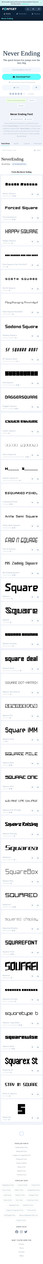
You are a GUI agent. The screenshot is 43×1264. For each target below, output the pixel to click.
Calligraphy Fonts (8, 1185)
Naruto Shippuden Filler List (28, 1215)
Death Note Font (21, 1147)
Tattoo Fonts (19, 1190)
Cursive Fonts (22, 1185)
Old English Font (9, 1215)
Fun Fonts (19, 1200)
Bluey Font (21, 1167)
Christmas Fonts (32, 1200)
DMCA (21, 1256)
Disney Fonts (21, 1220)
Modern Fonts (20, 1195)
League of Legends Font (21, 1155)
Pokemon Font (21, 1159)
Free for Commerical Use (16, 100)
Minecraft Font (21, 1151)
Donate (29, 119)
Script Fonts (36, 1185)
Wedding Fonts (14, 1205)
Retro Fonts (8, 1200)
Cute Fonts (7, 1195)
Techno (32, 100)
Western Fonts (28, 1205)
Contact (21, 1252)
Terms (21, 1248)
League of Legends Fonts (14, 1210)
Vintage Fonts (33, 1195)
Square (21, 106)
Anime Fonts (31, 1210)
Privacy (21, 1244)
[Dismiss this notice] (41, 2)
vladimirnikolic (18, 119)
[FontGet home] (9, 9)
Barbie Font (21, 1171)
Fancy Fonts (6, 1190)
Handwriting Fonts (33, 1190)
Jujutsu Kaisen (21, 1163)
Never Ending (13, 126)
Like (17, 87)
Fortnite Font (21, 1175)
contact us (25, 4)
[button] (33, 9)
